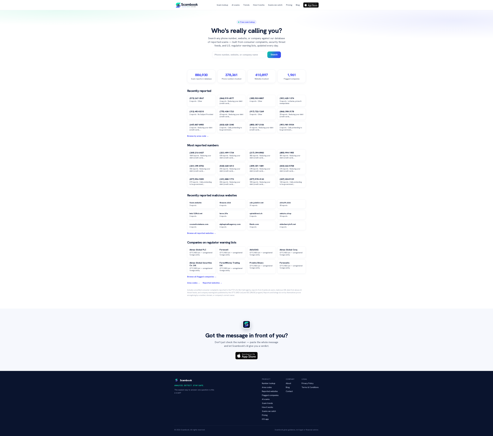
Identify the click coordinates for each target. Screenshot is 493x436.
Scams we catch (275, 5)
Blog (298, 5)
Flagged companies (270, 395)
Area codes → (193, 283)
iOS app (265, 419)
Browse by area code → (198, 136)
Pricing (289, 5)
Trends (246, 5)
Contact (289, 391)
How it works (258, 5)
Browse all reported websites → (201, 233)
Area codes (267, 387)
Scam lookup (222, 5)
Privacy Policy (308, 383)
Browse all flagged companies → (201, 276)
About (288, 383)
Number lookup (268, 383)
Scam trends (267, 403)
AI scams (236, 5)
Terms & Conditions (310, 387)
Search (274, 55)
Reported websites (270, 391)
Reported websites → (212, 283)
